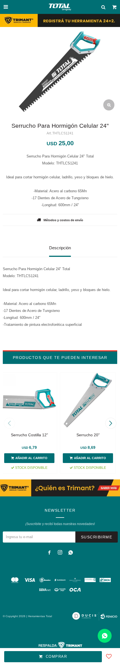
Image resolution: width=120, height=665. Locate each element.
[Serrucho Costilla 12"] (29, 400)
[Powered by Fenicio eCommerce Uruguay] (108, 616)
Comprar (56, 656)
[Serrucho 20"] (88, 400)
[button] (110, 423)
